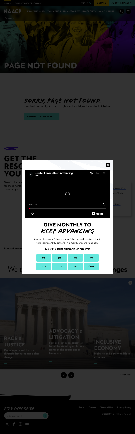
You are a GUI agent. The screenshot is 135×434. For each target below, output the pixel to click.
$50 (75, 258)
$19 (43, 258)
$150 (44, 266)
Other (91, 266)
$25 (59, 258)
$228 (59, 266)
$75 (91, 258)
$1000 (75, 266)
